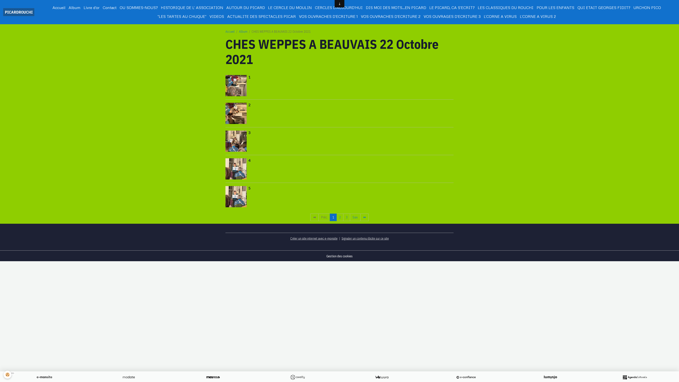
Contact (110, 7)
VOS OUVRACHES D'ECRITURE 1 (328, 16)
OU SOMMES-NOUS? (139, 7)
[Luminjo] (550, 377)
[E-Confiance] (466, 377)
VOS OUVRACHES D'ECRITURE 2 (390, 16)
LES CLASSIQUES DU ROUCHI (505, 7)
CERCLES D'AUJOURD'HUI (339, 7)
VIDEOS (217, 16)
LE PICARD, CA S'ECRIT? (452, 7)
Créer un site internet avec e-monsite (314, 238)
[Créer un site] (44, 377)
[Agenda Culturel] (635, 377)
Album (74, 7)
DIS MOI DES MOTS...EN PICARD (396, 7)
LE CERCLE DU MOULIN (290, 7)
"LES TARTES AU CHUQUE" (182, 16)
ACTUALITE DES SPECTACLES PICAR (261, 16)
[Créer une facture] (381, 377)
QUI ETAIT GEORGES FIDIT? (604, 7)
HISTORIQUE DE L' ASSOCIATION (192, 7)
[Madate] (128, 377)
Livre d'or (92, 7)
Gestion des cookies (339, 256)
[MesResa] (213, 377)
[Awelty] (297, 377)
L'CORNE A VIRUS (500, 16)
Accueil (59, 7)
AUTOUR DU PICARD (245, 7)
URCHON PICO (647, 7)
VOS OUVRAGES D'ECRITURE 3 (452, 16)
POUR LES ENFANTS (555, 7)
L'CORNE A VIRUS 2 (538, 16)
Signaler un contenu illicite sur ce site (365, 238)
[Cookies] (7, 375)
